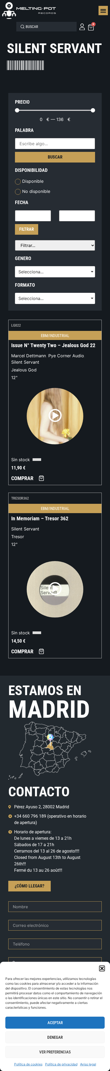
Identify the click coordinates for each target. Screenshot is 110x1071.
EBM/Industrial (55, 335)
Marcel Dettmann (28, 355)
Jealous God (24, 369)
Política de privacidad (61, 1064)
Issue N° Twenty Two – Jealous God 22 (53, 345)
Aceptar (55, 1022)
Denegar (55, 1037)
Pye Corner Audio (66, 355)
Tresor (17, 536)
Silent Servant (25, 362)
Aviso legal (88, 1064)
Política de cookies (28, 1064)
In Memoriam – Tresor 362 (39, 518)
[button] (102, 968)
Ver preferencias (55, 1052)
